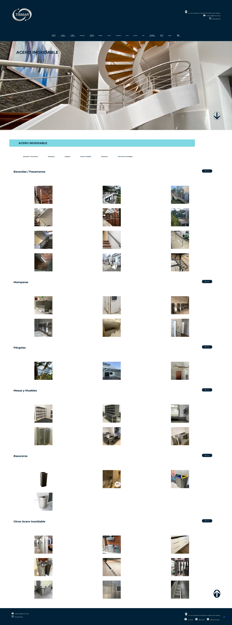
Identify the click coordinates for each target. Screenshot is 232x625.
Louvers (109, 35)
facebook (190, 619)
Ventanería (82, 35)
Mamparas (51, 156)
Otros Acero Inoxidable (125, 156)
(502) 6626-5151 (216, 19)
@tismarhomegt (214, 619)
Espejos (100, 35)
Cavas (127, 35)
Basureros (104, 156)
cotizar (207, 171)
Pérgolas (67, 156)
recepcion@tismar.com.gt (213, 15)
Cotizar (169, 35)
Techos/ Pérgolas (92, 35)
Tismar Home (161, 35)
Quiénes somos (54, 35)
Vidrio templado (72, 35)
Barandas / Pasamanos (30, 156)
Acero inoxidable (62, 35)
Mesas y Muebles (85, 156)
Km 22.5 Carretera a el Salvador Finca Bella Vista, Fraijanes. (204, 13)
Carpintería (118, 35)
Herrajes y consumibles (152, 35)
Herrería (135, 35)
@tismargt (201, 619)
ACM (143, 35)
